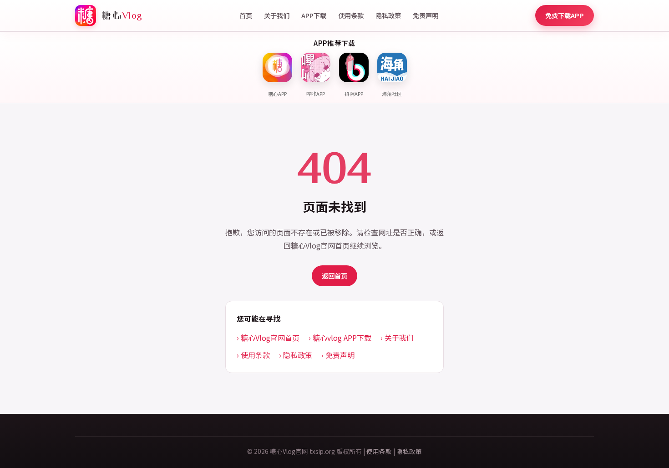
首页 (245, 15)
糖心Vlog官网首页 (270, 337)
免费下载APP (564, 15)
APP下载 (313, 15)
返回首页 (334, 275)
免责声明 (425, 15)
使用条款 (351, 15)
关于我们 (276, 15)
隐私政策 (388, 15)
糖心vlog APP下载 (342, 337)
